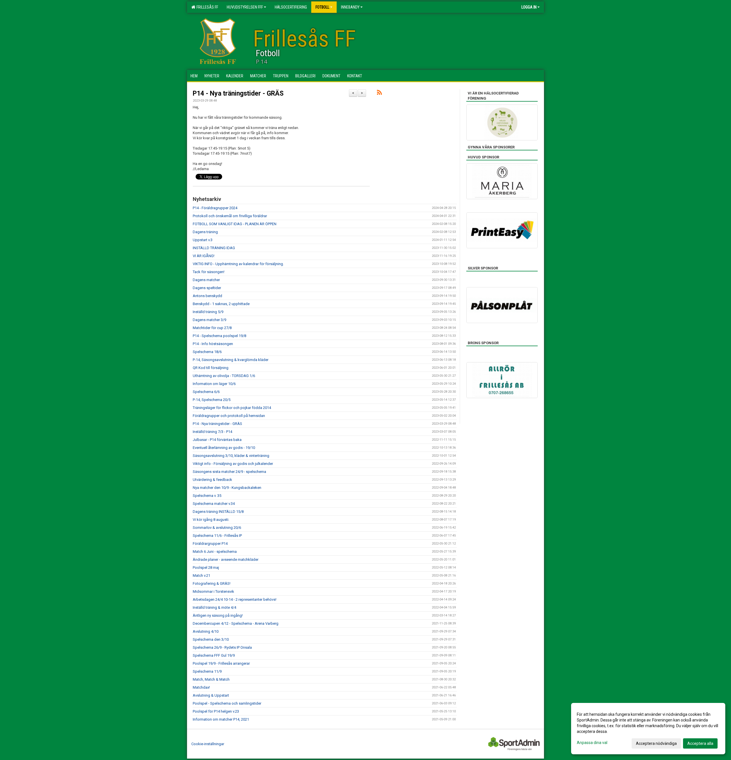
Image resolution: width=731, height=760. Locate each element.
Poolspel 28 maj (206, 567)
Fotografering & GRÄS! (211, 583)
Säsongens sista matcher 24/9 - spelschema (229, 471)
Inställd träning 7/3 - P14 (212, 432)
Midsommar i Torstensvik (213, 591)
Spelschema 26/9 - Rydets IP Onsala (222, 647)
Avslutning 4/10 (205, 631)
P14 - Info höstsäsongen (213, 344)
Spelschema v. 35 (207, 495)
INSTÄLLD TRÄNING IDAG (214, 248)
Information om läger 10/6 (214, 384)
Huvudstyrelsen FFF (245, 7)
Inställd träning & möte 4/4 (214, 607)
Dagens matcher (206, 280)
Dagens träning (205, 232)
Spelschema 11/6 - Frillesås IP (217, 535)
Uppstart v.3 (202, 240)
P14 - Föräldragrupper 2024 (215, 208)
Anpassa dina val (592, 742)
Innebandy (350, 7)
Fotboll (322, 7)
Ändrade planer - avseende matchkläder (225, 559)
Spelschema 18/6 (207, 352)
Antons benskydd (207, 296)
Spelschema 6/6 (206, 392)
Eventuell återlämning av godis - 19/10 (224, 447)
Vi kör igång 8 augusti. (211, 519)
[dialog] (648, 728)
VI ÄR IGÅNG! (203, 256)
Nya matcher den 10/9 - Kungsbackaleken (227, 487)
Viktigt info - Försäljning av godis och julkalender (233, 463)
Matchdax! (201, 687)
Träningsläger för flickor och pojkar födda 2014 (232, 408)
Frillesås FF (206, 7)
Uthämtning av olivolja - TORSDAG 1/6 (224, 376)
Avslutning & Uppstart (211, 695)
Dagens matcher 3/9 (209, 320)
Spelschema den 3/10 (211, 639)
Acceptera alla (700, 743)
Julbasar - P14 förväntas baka (217, 440)
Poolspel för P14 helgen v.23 (216, 711)
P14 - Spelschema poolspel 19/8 (219, 336)
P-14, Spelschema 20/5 (211, 400)
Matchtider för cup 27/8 (212, 328)
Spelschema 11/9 (207, 671)
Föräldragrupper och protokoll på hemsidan (229, 416)
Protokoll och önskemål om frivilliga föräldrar (230, 216)
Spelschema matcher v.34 (214, 503)
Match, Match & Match (211, 679)
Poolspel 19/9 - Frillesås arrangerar (221, 663)
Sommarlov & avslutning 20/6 (217, 527)
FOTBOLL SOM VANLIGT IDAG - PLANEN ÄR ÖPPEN (234, 224)
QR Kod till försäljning (210, 368)
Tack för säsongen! (208, 272)
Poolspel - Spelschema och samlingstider (227, 703)
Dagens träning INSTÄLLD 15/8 (218, 511)
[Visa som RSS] (379, 93)
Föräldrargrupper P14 (210, 543)
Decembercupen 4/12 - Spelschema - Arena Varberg (235, 623)
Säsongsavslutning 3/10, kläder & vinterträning (231, 455)
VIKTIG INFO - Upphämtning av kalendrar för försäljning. (238, 264)
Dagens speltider (207, 288)
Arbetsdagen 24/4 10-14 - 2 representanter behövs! (234, 599)
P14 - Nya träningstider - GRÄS (238, 93)
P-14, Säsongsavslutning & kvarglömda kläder (230, 360)
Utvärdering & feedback (212, 479)
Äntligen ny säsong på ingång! (218, 615)
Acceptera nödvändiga (656, 743)
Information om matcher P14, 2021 (221, 719)
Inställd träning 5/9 (208, 312)
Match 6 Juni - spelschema (215, 551)
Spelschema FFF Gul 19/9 (214, 655)
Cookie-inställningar (207, 744)
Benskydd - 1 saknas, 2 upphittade (221, 304)
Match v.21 (201, 575)
